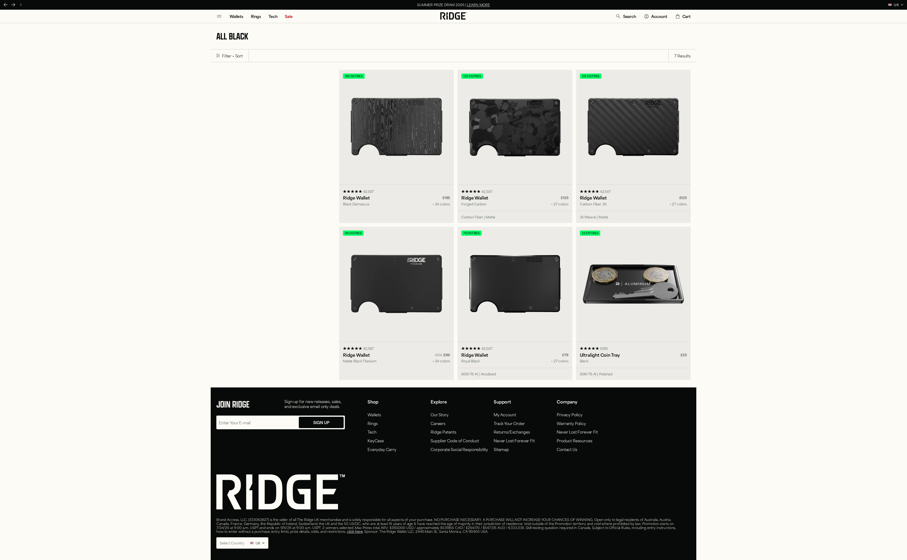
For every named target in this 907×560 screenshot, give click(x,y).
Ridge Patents (443, 432)
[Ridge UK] (453, 16)
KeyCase (376, 440)
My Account (505, 414)
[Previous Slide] (6, 5)
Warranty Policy (571, 423)
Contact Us (567, 449)
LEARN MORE (478, 4)
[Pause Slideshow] (21, 5)
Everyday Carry (382, 449)
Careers (438, 423)
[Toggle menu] (219, 16)
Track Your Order (509, 423)
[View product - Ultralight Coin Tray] (633, 303)
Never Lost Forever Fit (514, 440)
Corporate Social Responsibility (459, 449)
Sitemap (501, 449)
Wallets (374, 414)
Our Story (440, 414)
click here (355, 531)
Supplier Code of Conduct (455, 440)
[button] (626, 16)
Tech (372, 432)
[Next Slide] (13, 5)
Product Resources (574, 440)
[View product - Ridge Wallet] (396, 146)
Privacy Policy (569, 414)
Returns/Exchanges (512, 432)
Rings (373, 423)
